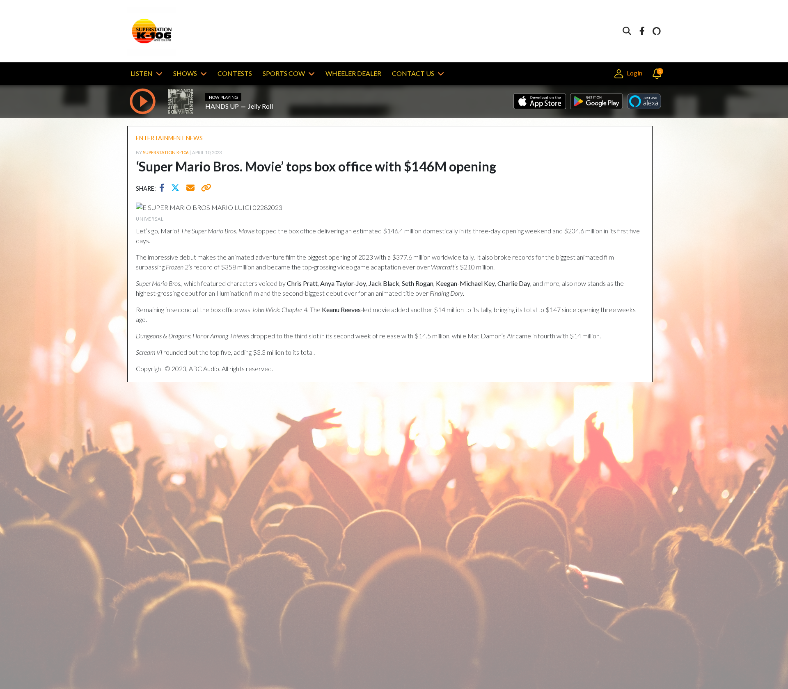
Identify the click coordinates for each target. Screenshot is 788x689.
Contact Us (413, 73)
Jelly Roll (260, 106)
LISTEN (142, 73)
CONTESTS (235, 73)
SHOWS (185, 73)
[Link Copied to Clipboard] (204, 188)
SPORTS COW (284, 73)
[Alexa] (657, 31)
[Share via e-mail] (190, 188)
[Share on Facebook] (164, 188)
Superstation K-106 (165, 152)
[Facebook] (642, 31)
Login (633, 73)
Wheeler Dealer (353, 73)
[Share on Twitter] (177, 188)
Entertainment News (169, 138)
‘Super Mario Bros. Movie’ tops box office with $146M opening (316, 166)
